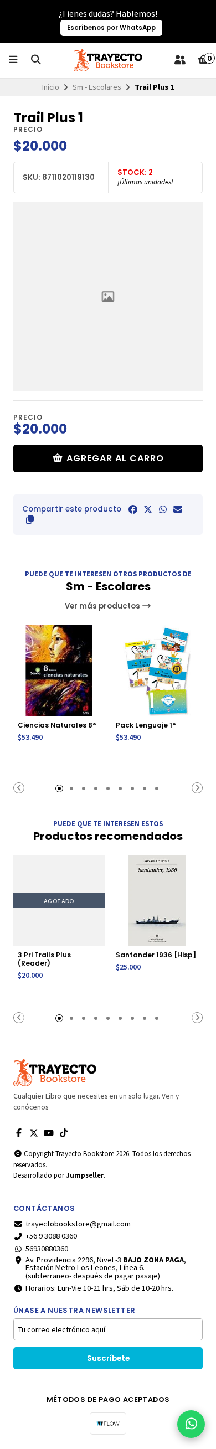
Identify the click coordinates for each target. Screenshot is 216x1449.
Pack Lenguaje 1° (146, 725)
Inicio (50, 87)
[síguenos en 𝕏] (33, 1132)
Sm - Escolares (97, 87)
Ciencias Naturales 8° (57, 725)
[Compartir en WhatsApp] (162, 509)
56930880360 (46, 1248)
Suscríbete (108, 1358)
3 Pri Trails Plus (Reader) (44, 959)
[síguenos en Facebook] (18, 1132)
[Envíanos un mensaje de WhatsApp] (191, 1424)
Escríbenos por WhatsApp (111, 27)
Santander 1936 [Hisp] (156, 955)
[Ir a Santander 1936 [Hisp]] (157, 900)
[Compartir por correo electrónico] (177, 509)
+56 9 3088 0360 (51, 1236)
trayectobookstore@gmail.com (78, 1224)
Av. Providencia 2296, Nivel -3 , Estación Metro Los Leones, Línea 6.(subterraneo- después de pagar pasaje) (105, 1268)
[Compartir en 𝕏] (147, 509)
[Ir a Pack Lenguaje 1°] (157, 670)
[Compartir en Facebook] (132, 509)
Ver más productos (103, 606)
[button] (29, 519)
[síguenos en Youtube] (48, 1132)
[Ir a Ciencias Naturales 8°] (59, 670)
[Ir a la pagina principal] (108, 60)
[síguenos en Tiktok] (63, 1132)
